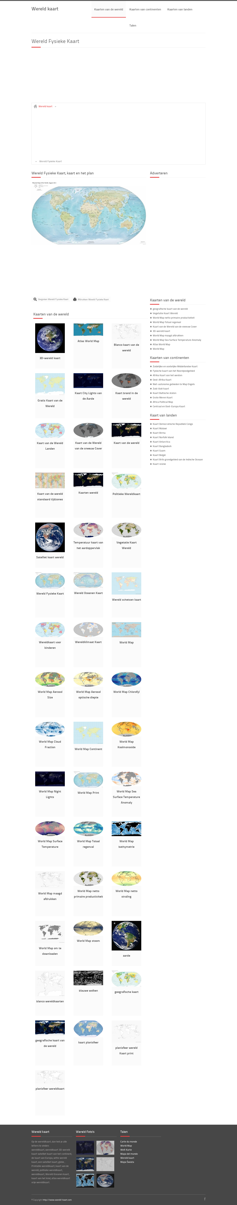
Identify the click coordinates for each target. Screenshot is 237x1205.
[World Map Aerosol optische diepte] (88, 685)
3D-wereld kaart (50, 358)
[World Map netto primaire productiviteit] (88, 885)
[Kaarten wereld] (88, 486)
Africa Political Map (163, 402)
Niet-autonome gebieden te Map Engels (174, 384)
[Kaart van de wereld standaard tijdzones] (50, 487)
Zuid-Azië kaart (161, 388)
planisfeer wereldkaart (50, 1088)
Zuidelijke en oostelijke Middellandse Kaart (175, 366)
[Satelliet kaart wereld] (50, 551)
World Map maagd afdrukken (168, 335)
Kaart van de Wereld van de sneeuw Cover (175, 326)
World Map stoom (88, 940)
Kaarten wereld (88, 492)
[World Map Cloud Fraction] (50, 735)
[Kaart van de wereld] (126, 437)
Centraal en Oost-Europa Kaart (169, 406)
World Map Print (88, 792)
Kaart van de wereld (126, 443)
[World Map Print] (88, 786)
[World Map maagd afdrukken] (50, 887)
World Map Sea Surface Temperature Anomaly (126, 796)
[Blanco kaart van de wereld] (126, 338)
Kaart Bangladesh (162, 446)
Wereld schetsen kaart (126, 599)
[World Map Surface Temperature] (50, 835)
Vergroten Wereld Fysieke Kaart (53, 299)
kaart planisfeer (88, 1042)
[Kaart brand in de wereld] (126, 387)
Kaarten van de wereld (108, 9)
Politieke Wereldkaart (126, 494)
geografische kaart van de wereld (170, 308)
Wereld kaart (44, 8)
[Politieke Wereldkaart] (126, 488)
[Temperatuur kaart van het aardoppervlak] (88, 536)
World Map (126, 642)
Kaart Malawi (160, 428)
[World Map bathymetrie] (126, 835)
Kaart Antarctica (161, 441)
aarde (126, 955)
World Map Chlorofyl (126, 691)
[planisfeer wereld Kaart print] (126, 1041)
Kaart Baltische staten (164, 393)
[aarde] (126, 949)
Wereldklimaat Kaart (88, 642)
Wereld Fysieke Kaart (50, 593)
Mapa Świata (127, 1162)
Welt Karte (126, 1149)
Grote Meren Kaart (163, 397)
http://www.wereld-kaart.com (57, 1199)
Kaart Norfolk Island (163, 437)
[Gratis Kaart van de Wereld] (50, 394)
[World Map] (126, 636)
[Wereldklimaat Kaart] (88, 636)
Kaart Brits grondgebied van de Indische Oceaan (178, 459)
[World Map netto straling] (126, 885)
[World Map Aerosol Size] (50, 685)
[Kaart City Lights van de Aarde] (88, 387)
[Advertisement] (118, 77)
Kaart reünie (159, 464)
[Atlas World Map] (88, 335)
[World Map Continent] (88, 743)
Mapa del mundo (129, 1153)
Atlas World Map (88, 341)
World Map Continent (88, 749)
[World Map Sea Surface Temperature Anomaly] (126, 785)
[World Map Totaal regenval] (88, 835)
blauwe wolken (88, 990)
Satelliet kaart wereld (50, 557)
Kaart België (159, 455)
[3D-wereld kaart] (50, 352)
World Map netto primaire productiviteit (174, 317)
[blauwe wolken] (88, 984)
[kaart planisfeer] (88, 1036)
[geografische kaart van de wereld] (50, 1034)
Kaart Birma (159, 432)
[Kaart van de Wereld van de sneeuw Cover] (88, 437)
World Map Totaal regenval (167, 322)
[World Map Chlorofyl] (126, 685)
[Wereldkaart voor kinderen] (50, 636)
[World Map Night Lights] (50, 785)
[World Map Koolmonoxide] (126, 735)
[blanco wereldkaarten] (50, 995)
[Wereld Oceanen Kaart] (88, 587)
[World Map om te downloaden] (50, 942)
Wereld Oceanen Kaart (88, 593)
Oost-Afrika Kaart (162, 379)
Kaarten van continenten (145, 9)
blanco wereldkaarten (50, 1001)
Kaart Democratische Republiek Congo (173, 424)
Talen (132, 25)
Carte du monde (128, 1141)
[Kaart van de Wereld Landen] (50, 437)
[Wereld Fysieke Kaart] (88, 243)
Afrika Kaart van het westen (167, 375)
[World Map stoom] (88, 934)
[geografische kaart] (126, 986)
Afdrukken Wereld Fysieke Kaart (93, 299)
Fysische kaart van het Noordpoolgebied (174, 370)
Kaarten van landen (179, 9)
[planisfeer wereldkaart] (50, 1082)
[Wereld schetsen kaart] (126, 593)
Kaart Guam (159, 450)
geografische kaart (126, 992)
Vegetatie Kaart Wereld (165, 313)
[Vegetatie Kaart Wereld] (126, 536)
